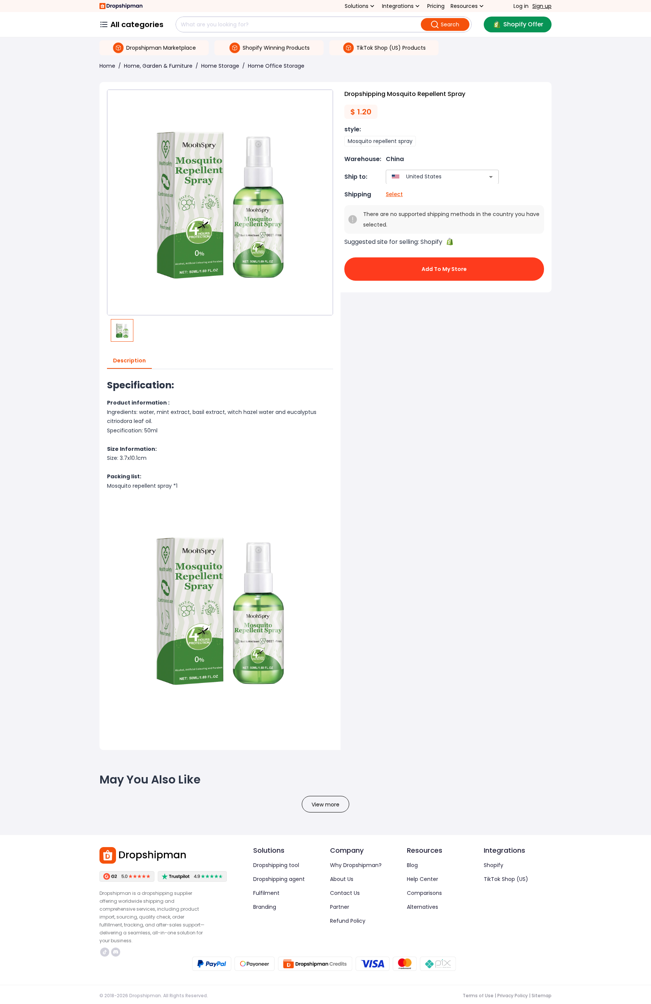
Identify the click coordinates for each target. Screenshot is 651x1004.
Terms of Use (478, 995)
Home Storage (220, 66)
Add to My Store (444, 269)
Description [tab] (129, 360)
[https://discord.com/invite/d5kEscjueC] (115, 952)
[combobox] (431, 176)
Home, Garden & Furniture (158, 66)
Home (107, 66)
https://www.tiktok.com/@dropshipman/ (105, 952)
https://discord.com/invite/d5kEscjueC (116, 952)
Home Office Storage (276, 66)
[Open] (491, 177)
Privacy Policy (512, 995)
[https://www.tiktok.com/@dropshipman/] (104, 952)
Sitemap (542, 995)
